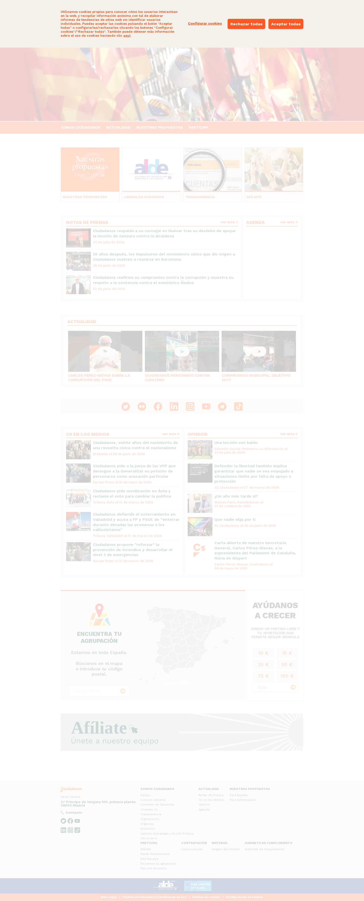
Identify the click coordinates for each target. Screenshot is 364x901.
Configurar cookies (205, 23)
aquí (126, 35)
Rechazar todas (246, 24)
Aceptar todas (286, 24)
